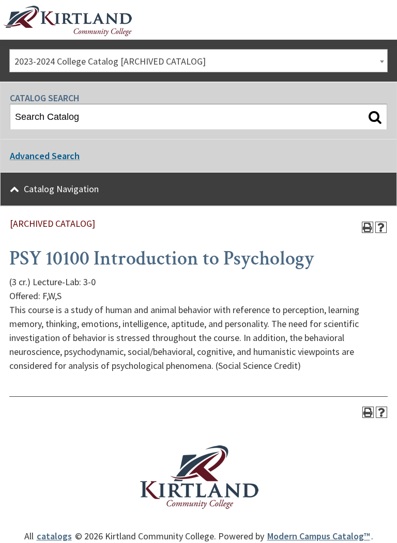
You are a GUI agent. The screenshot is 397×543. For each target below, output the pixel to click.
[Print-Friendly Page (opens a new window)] (367, 227)
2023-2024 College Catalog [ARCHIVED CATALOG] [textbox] (110, 61)
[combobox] (198, 60)
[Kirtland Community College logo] (67, 21)
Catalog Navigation (61, 189)
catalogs (54, 536)
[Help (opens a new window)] (381, 227)
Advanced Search (45, 156)
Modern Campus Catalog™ (318, 536)
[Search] (375, 117)
